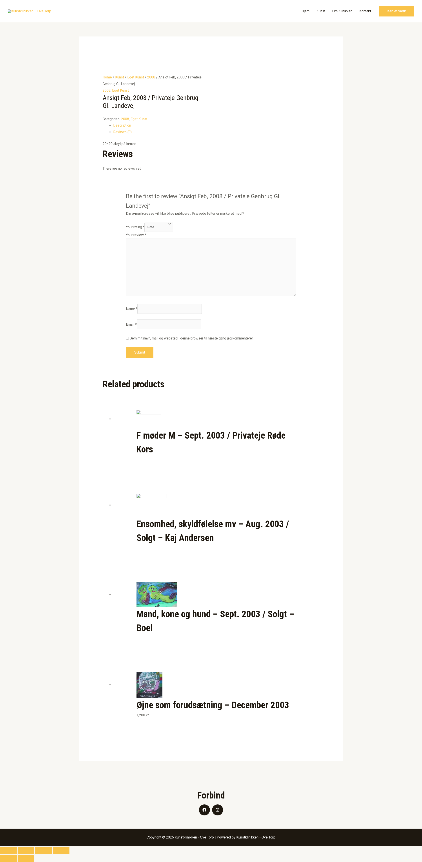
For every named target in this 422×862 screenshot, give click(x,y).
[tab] (216, 125)
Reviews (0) (122, 132)
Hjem (305, 11)
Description (122, 125)
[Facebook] (204, 809)
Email (131, 324)
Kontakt (365, 11)
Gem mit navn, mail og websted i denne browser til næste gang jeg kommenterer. (191, 338)
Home (107, 77)
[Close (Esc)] (8, 850)
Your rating (135, 227)
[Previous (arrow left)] (8, 858)
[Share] (26, 850)
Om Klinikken (342, 11)
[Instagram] (217, 809)
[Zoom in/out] (61, 850)
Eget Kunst (135, 77)
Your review (136, 235)
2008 (151, 77)
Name (131, 309)
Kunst (320, 11)
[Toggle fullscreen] (43, 850)
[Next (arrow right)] (26, 858)
